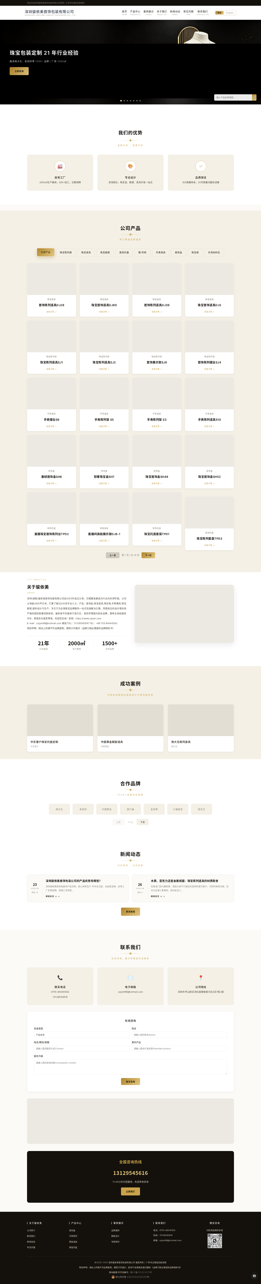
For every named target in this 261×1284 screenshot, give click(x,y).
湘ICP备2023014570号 (141, 1272)
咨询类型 (38, 1028)
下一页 (148, 555)
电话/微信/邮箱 (41, 1042)
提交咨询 (130, 1081)
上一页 (113, 555)
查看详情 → (51, 312)
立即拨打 (130, 1191)
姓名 (134, 1028)
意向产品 (136, 1042)
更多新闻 (130, 911)
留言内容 (38, 1056)
